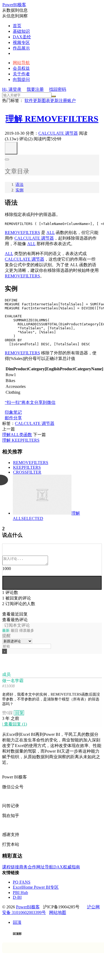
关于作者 (21, 74)
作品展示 (21, 48)
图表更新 (50, 100)
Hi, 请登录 (11, 89)
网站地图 (57, 912)
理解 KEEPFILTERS (20, 440)
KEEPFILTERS (27, 467)
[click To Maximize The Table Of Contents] (11, 148)
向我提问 (21, 79)
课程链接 (10, 867)
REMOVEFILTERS (22, 232)
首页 (17, 25)
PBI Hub (20, 892)
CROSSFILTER (27, 472)
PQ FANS (21, 882)
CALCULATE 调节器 (58, 133)
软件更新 (33, 100)
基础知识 (21, 31)
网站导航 (21, 62)
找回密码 (57, 89)
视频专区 (21, 42)
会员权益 (21, 68)
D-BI (17, 897)
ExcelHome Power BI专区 (36, 887)
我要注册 (35, 89)
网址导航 (44, 867)
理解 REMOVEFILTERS (52, 119)
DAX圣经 (22, 37)
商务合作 (27, 867)
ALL (50, 232)
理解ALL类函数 (17, 434)
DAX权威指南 (66, 867)
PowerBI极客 (14, 4)
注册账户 (67, 100)
